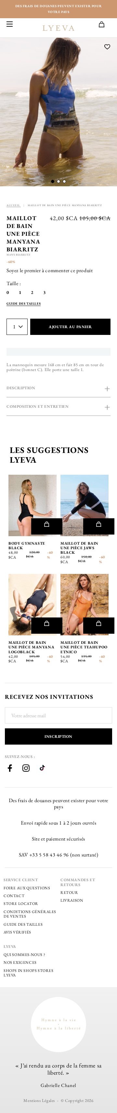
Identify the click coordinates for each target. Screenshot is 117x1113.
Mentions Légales (39, 1100)
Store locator (21, 903)
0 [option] (7, 292)
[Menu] (9, 24)
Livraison (71, 900)
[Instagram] (26, 769)
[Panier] (104, 25)
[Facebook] (10, 769)
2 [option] (32, 292)
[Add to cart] (46, 526)
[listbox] (30, 292)
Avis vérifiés (17, 932)
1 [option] (20, 292)
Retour (69, 892)
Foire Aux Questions (27, 888)
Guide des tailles (23, 924)
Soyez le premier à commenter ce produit (49, 270)
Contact (14, 895)
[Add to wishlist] (107, 47)
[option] (58, 112)
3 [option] (44, 292)
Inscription (58, 736)
